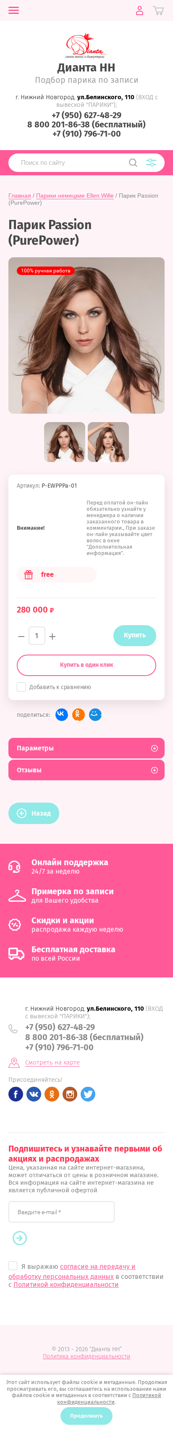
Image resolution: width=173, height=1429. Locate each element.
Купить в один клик (86, 664)
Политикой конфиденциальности (66, 1285)
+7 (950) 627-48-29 (86, 115)
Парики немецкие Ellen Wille (75, 195)
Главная (19, 195)
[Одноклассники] (78, 714)
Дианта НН (86, 67)
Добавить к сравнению (60, 687)
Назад (41, 813)
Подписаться (24, 1238)
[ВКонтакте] (61, 714)
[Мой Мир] (95, 714)
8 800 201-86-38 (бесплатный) (86, 124)
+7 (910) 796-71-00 (86, 134)
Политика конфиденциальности (86, 1356)
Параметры (35, 748)
